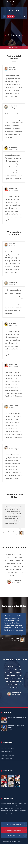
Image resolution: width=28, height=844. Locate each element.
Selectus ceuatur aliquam (7, 748)
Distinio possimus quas (7, 751)
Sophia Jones (16, 580)
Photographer (16, 582)
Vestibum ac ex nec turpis (7, 755)
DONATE (10, 16)
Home (10, 47)
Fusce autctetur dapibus (7, 758)
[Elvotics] (14, 10)
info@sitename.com (17, 830)
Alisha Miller (13, 68)
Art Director (12, 70)
